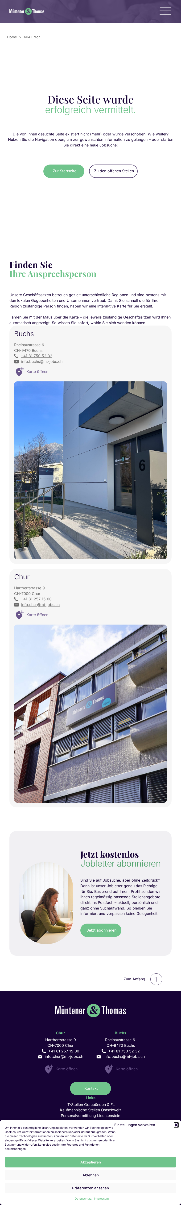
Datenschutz (83, 1198)
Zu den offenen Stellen (114, 171)
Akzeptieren (90, 1162)
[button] (176, 1125)
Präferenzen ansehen (90, 1188)
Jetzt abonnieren (101, 930)
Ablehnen (90, 1175)
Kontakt (91, 1088)
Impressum (101, 1198)
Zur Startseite (64, 171)
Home (12, 37)
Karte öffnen (67, 1069)
